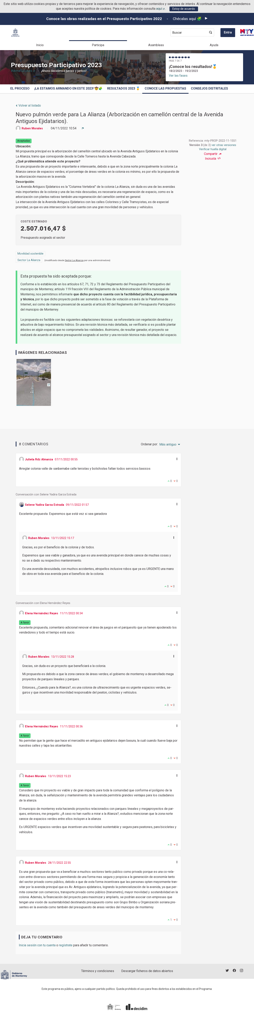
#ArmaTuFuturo (23, 71)
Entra (228, 32)
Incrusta (211, 158)
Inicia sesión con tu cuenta (37, 945)
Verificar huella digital (212, 149)
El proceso (20, 88)
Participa (98, 45)
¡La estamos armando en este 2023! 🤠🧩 (68, 88)
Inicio (40, 45)
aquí (160, 8)
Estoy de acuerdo (183, 8)
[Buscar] (210, 32)
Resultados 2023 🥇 (123, 88)
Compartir (211, 154)
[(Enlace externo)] (34, 384)
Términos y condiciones (97, 971)
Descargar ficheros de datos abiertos (147, 971)
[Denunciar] (83, 128)
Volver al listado (29, 105)
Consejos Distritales (209, 88)
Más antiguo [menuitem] (167, 444)
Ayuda (214, 45)
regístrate (65, 945)
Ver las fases (178, 75)
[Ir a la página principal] (15, 32)
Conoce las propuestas (165, 88)
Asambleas (156, 45)
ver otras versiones (224, 145)
